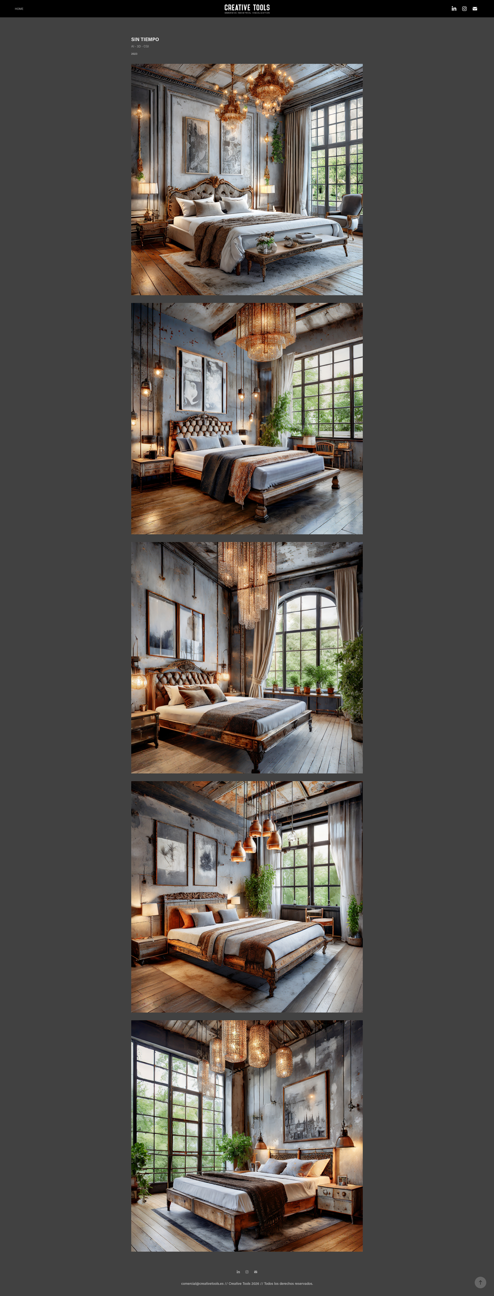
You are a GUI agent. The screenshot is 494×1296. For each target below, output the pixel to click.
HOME (19, 9)
